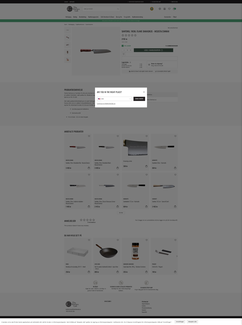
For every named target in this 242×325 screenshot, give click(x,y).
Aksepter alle (192, 322)
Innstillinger (180, 322)
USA (102, 99)
